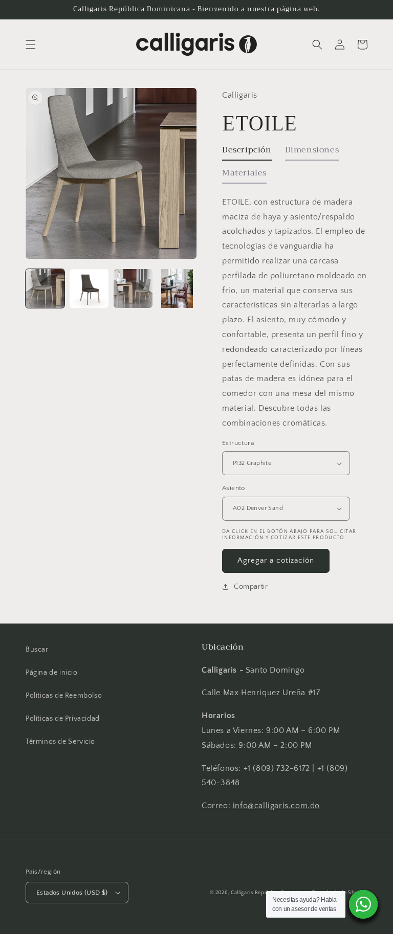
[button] (30, 44)
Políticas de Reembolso (64, 696)
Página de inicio (52, 673)
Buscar (37, 650)
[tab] (247, 153)
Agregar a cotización (275, 560)
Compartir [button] (251, 587)
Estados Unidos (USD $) (72, 892)
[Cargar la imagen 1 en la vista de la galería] (45, 288)
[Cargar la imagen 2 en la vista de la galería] (89, 288)
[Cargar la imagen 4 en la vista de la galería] (177, 288)
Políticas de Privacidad (63, 719)
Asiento (233, 488)
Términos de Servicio (60, 742)
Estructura (238, 443)
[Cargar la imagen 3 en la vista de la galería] (133, 288)
